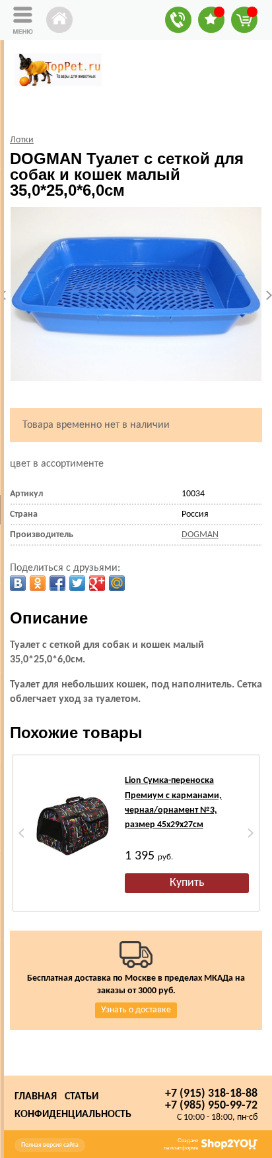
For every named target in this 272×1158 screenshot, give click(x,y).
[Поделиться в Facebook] (57, 583)
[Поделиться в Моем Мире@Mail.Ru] (117, 583)
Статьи (81, 1096)
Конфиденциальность (73, 1114)
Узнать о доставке (136, 1010)
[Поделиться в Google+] (97, 583)
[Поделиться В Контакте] (18, 583)
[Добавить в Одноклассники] (38, 583)
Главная (36, 1096)
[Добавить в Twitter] (77, 583)
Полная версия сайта (50, 1145)
